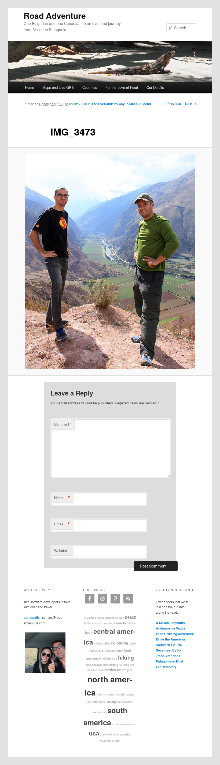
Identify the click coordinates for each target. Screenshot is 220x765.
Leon (101, 670)
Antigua (100, 618)
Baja (121, 618)
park (122, 694)
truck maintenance (124, 724)
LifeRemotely (166, 666)
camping (107, 623)
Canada (120, 623)
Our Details (155, 87)
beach (130, 617)
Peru (94, 702)
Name (62, 497)
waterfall (125, 734)
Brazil (97, 623)
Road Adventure (55, 15)
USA (94, 733)
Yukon (116, 741)
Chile (97, 643)
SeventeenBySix (168, 650)
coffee (106, 643)
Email (62, 524)
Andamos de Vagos (170, 628)
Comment (63, 424)
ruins (102, 702)
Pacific (101, 694)
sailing (111, 702)
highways (109, 658)
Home (29, 87)
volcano (113, 734)
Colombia (119, 643)
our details (32, 617)
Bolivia (88, 623)
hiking (126, 657)
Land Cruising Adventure (175, 633)
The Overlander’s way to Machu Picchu (121, 103)
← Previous (172, 103)
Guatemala (93, 658)
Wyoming (105, 741)
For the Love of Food (121, 87)
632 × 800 (79, 103)
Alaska (89, 617)
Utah (103, 734)
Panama (112, 694)
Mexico (110, 669)
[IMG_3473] (110, 261)
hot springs (94, 665)
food (127, 650)
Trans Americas (168, 655)
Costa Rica (102, 650)
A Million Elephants (170, 622)
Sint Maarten (125, 702)
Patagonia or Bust (169, 661)
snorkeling (100, 712)
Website (60, 550)
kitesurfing (111, 664)
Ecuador (117, 651)
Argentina (111, 618)
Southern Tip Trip (169, 644)
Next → (190, 103)
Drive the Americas (171, 639)
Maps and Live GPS (58, 87)
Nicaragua (124, 669)
